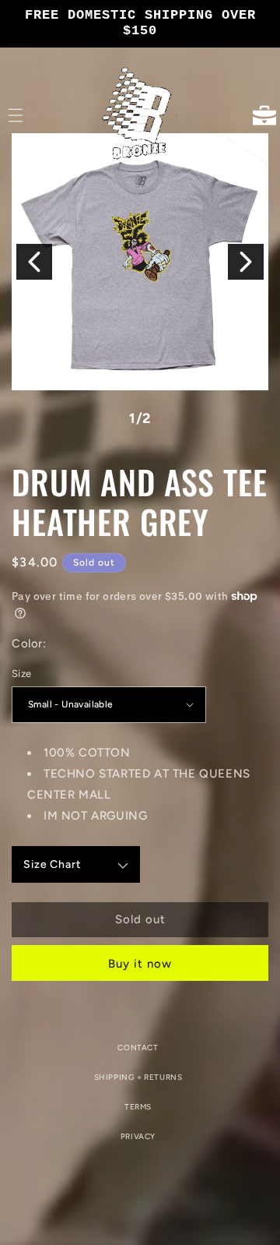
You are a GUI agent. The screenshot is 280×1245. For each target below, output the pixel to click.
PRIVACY (138, 1136)
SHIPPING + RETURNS (138, 1077)
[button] (15, 115)
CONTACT (137, 1047)
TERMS (138, 1107)
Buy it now (140, 964)
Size (22, 673)
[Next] (245, 262)
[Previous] (34, 262)
